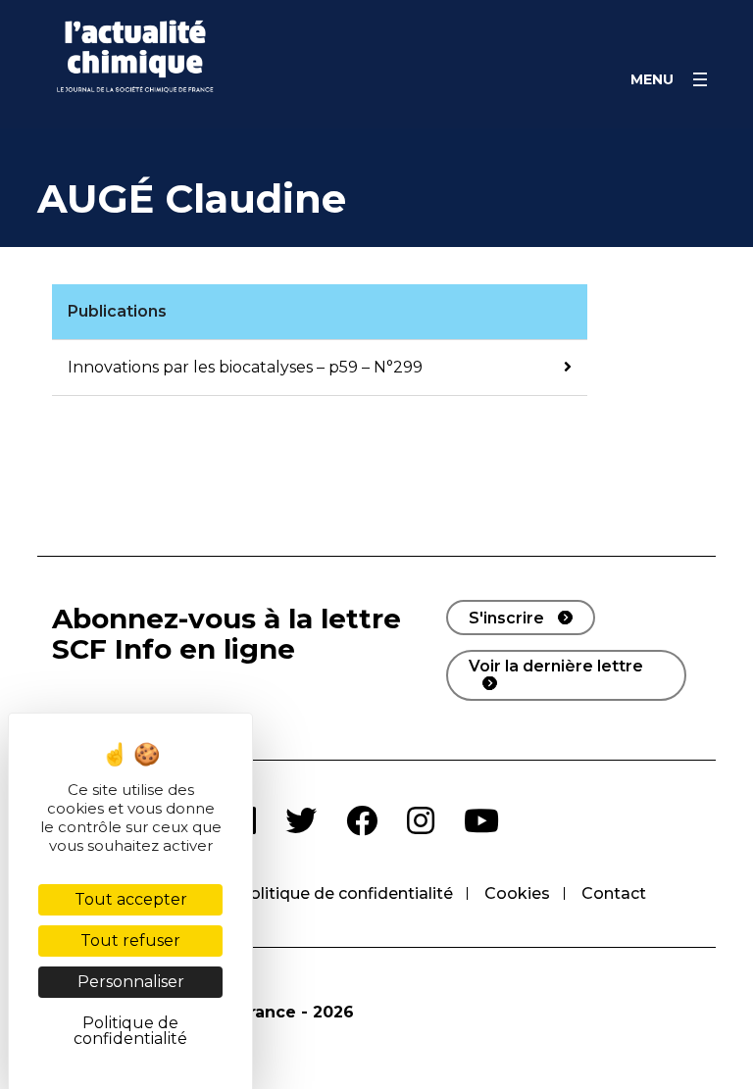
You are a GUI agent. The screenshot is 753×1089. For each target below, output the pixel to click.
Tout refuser (130, 940)
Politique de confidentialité (345, 893)
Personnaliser (130, 981)
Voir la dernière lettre (556, 666)
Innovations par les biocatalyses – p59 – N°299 (245, 367)
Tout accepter (131, 899)
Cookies (517, 893)
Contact (613, 893)
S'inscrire (506, 618)
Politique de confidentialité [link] (130, 1031)
